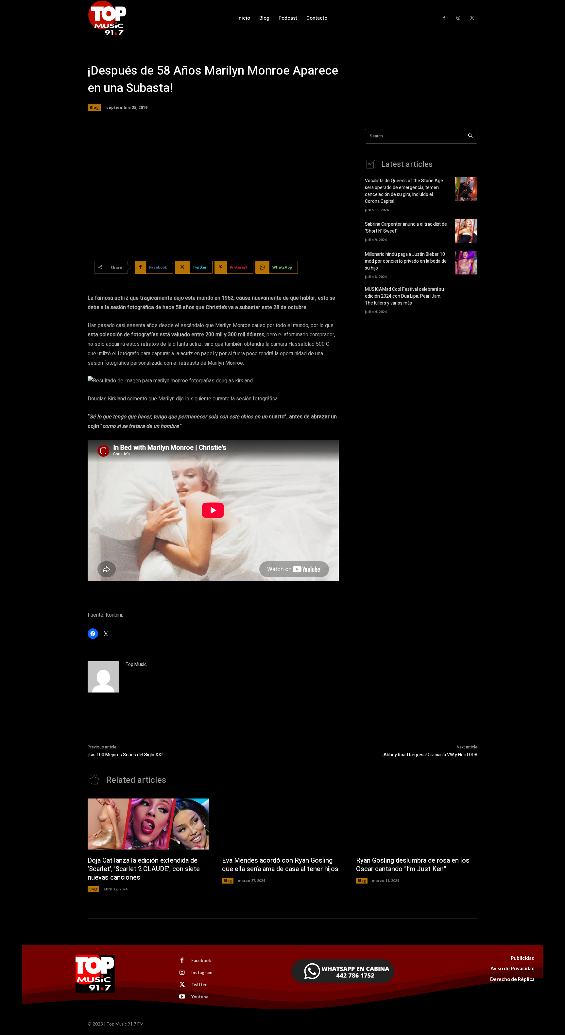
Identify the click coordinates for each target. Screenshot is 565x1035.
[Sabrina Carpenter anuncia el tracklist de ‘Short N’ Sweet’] (466, 231)
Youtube (200, 996)
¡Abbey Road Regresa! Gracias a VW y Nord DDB (430, 754)
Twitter (199, 984)
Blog (94, 107)
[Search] (470, 136)
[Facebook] (444, 18)
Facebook (201, 960)
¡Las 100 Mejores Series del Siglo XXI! (125, 754)
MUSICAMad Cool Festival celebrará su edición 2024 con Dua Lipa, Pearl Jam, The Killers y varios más (404, 296)
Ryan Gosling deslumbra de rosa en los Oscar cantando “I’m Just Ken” (413, 865)
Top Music (136, 664)
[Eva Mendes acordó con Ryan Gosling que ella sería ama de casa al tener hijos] (282, 824)
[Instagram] (458, 18)
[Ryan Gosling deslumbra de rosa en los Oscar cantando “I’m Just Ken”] (416, 824)
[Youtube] (182, 997)
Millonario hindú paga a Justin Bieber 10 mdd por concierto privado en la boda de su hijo (406, 261)
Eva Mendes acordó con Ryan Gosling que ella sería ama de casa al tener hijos (280, 865)
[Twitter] (472, 18)
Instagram (201, 972)
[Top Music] (103, 677)
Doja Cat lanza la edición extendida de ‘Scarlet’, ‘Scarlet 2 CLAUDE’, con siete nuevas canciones (144, 869)
